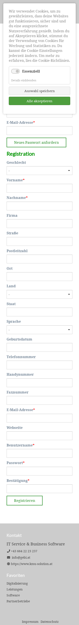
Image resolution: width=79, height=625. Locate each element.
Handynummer (20, 374)
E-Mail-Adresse (21, 122)
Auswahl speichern (39, 91)
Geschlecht (16, 162)
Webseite (15, 427)
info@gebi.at (21, 557)
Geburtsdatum (19, 339)
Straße (12, 233)
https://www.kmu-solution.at (31, 564)
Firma (12, 215)
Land (11, 286)
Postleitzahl (17, 250)
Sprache (14, 321)
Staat (11, 303)
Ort (10, 268)
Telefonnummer (21, 356)
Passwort (16, 462)
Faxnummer (18, 392)
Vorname (16, 180)
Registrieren (24, 500)
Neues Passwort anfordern (36, 142)
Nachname (17, 197)
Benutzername (20, 445)
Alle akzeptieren (39, 101)
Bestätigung (18, 480)
